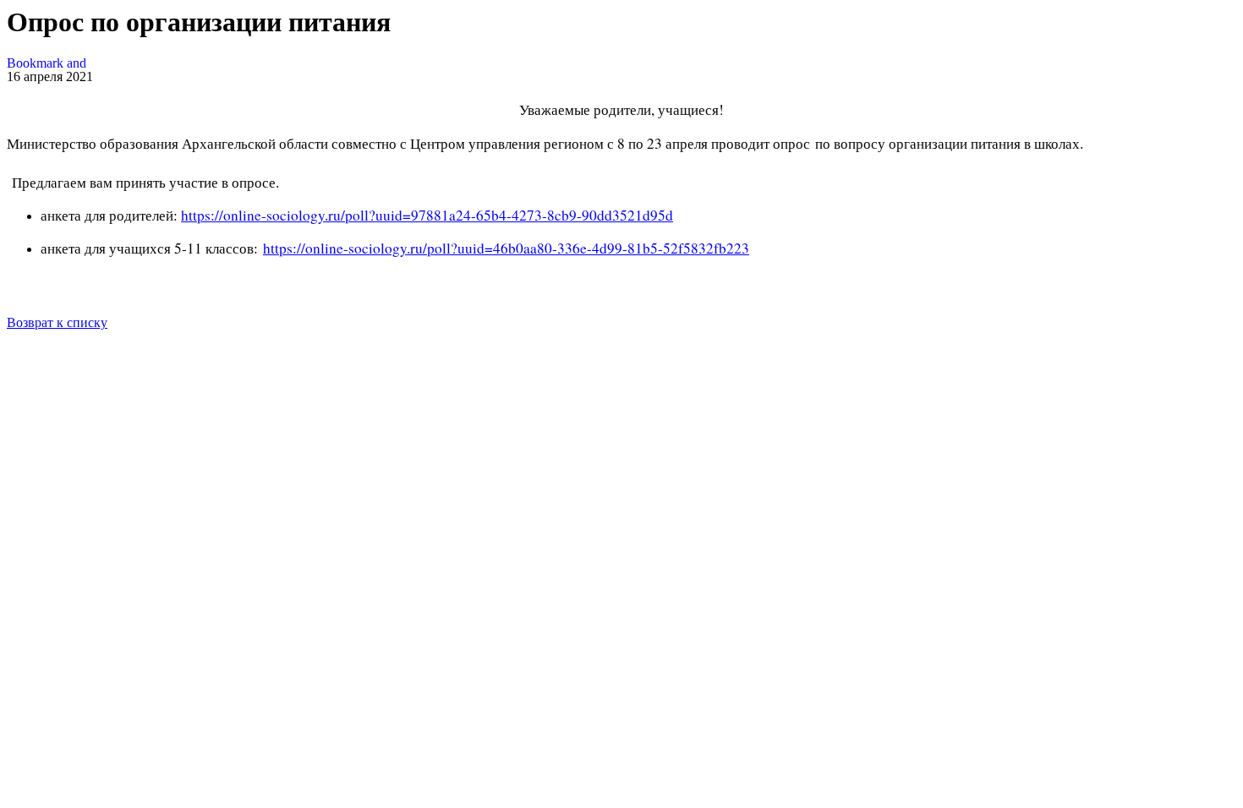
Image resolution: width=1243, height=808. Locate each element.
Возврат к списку (57, 322)
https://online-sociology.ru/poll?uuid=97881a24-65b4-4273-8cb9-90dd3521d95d (427, 215)
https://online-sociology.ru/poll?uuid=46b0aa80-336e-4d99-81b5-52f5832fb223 (506, 248)
